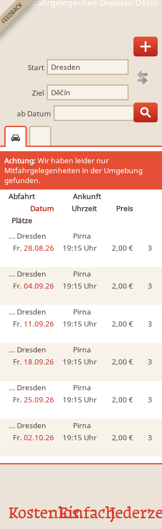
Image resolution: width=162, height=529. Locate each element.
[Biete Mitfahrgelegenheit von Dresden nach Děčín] (145, 46)
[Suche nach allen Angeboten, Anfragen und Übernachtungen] (145, 112)
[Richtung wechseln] (142, 77)
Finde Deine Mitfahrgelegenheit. (81, 23)
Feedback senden (21, 21)
